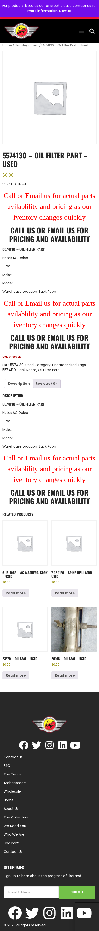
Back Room (27, 370)
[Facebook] (23, 745)
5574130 (9, 370)
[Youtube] (75, 745)
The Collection (16, 817)
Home (7, 45)
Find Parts (12, 843)
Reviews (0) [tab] (46, 383)
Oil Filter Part (48, 370)
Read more (16, 593)
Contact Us (13, 851)
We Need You (15, 825)
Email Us (62, 230)
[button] (82, 31)
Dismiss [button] (65, 10)
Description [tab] (19, 383)
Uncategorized (26, 45)
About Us (11, 808)
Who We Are (14, 834)
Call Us (23, 230)
